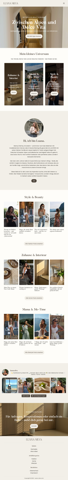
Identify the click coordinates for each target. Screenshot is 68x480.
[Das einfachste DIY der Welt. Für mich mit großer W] (9, 385)
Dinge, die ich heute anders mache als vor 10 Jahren (26, 343)
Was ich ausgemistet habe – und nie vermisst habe (40, 231)
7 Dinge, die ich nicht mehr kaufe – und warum (41, 343)
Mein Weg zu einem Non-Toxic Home (10, 288)
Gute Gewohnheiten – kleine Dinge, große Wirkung (56, 343)
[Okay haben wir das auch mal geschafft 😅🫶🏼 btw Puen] (26, 385)
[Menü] (64, 3)
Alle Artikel (34, 451)
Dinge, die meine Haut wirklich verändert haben (26, 231)
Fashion (34, 459)
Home (34, 461)
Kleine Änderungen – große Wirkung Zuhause (41, 289)
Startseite (34, 449)
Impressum (34, 473)
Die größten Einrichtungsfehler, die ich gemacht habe (56, 289)
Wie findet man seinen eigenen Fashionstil (57, 230)
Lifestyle (34, 463)
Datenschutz (34, 471)
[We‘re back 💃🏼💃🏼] (58, 385)
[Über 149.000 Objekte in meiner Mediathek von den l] (42, 385)
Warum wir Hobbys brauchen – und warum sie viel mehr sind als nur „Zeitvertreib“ (10, 233)
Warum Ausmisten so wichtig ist (25, 288)
